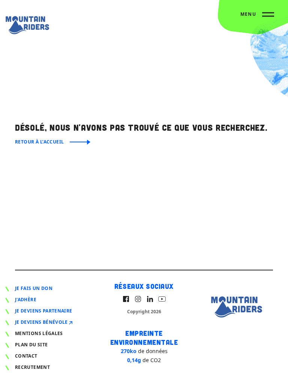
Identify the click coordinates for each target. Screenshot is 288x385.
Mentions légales (39, 333)
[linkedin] (150, 299)
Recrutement (32, 367)
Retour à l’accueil (39, 142)
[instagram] (138, 299)
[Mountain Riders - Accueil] (27, 27)
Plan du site (31, 344)
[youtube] (162, 299)
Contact (26, 356)
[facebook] (126, 299)
